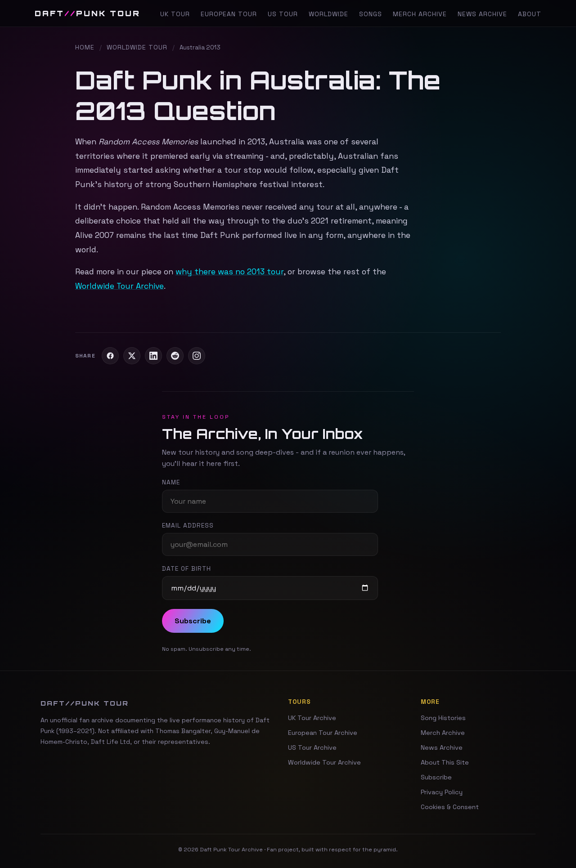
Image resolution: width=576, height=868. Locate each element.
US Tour (283, 14)
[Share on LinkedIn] (153, 355)
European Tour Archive (322, 733)
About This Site (445, 762)
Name (171, 482)
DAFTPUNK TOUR (87, 13)
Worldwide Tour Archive (119, 286)
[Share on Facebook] (110, 355)
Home (84, 47)
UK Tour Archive (312, 718)
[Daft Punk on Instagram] (196, 355)
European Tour (229, 14)
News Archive (482, 14)
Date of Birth (186, 569)
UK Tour (175, 14)
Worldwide (328, 14)
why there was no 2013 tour (230, 272)
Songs (370, 14)
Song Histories (443, 718)
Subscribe (193, 621)
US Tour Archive (312, 747)
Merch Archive (420, 14)
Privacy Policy (442, 792)
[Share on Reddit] (175, 355)
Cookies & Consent (450, 807)
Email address (188, 525)
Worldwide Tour (137, 47)
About (529, 14)
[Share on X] (131, 355)
